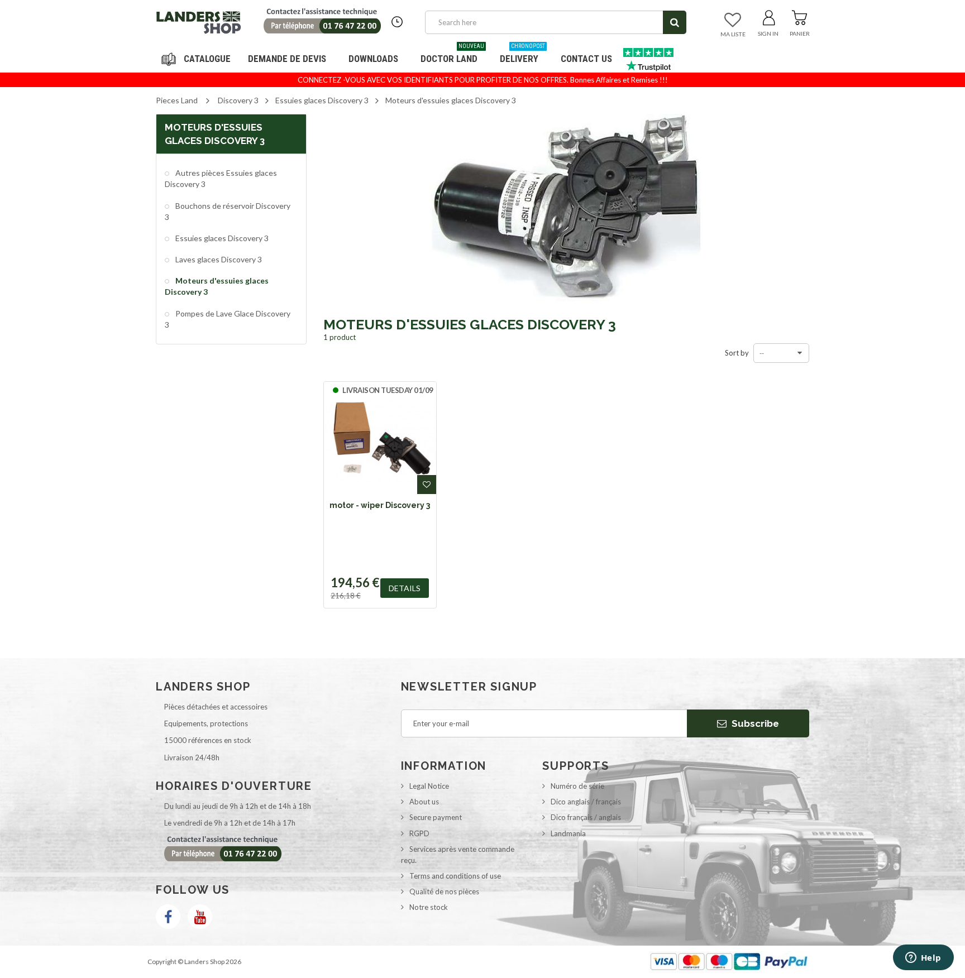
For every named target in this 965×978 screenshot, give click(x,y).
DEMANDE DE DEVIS (287, 58)
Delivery (522, 54)
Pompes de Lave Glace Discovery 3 (227, 319)
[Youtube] (200, 916)
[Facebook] (168, 916)
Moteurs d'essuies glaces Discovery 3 (217, 286)
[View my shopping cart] (799, 16)
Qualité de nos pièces (444, 891)
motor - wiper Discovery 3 (379, 505)
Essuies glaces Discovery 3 (221, 238)
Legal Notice (429, 786)
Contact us (586, 58)
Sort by (737, 352)
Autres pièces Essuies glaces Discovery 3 (221, 178)
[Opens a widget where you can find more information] (923, 958)
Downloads (373, 58)
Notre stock (428, 907)
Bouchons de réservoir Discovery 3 (227, 211)
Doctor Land (452, 54)
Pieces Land (177, 100)
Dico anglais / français (586, 801)
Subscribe (754, 723)
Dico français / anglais (586, 817)
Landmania (568, 833)
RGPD (419, 833)
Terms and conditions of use (455, 875)
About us (424, 801)
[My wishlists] (733, 20)
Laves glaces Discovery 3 (218, 259)
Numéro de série (577, 786)
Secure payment (435, 817)
